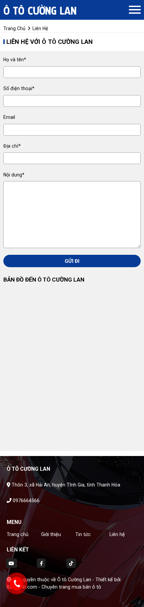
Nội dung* (13, 174)
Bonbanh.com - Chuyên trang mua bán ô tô (54, 587)
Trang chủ (17, 534)
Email (9, 117)
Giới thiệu (51, 534)
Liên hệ (117, 534)
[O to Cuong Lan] (40, 9)
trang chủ (14, 28)
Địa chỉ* (12, 146)
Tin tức (83, 534)
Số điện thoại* (18, 88)
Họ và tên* (14, 59)
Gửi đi (72, 261)
